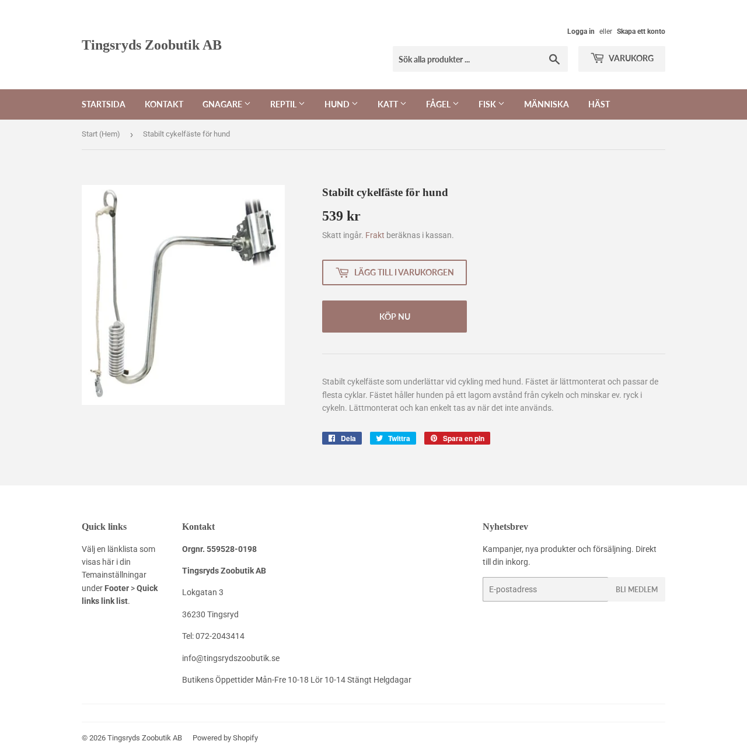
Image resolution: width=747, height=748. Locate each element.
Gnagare (223, 104)
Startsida (103, 104)
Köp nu (394, 316)
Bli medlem (637, 589)
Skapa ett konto (641, 31)
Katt (389, 104)
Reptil (284, 104)
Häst (599, 104)
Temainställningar (114, 574)
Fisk (488, 104)
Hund (337, 104)
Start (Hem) (101, 134)
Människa (546, 104)
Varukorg (631, 58)
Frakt (375, 235)
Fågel (439, 104)
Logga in (581, 31)
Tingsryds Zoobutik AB (152, 45)
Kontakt (164, 104)
